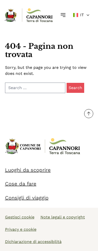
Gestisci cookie (19, 217)
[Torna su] (88, 113)
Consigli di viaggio (26, 198)
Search (75, 87)
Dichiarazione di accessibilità (33, 241)
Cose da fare (20, 184)
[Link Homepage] (11, 15)
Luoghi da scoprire (28, 170)
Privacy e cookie (20, 229)
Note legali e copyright (62, 217)
